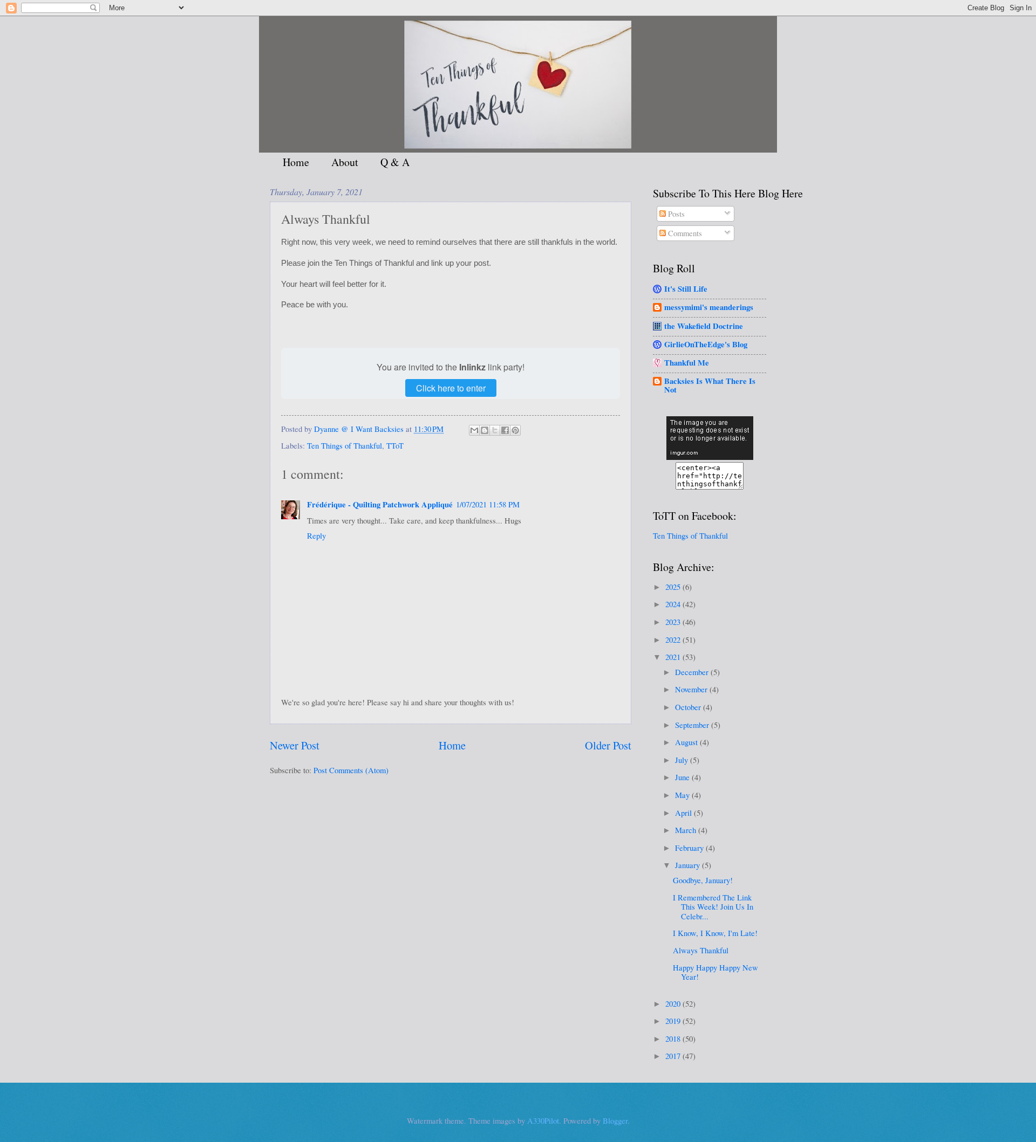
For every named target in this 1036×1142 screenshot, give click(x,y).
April (684, 812)
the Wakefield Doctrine (703, 326)
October (689, 706)
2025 (674, 586)
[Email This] (474, 430)
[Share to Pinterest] (515, 430)
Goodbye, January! (703, 880)
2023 (674, 621)
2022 (674, 639)
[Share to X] (494, 430)
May (683, 794)
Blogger (615, 1120)
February (690, 847)
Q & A (395, 162)
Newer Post (294, 745)
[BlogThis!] (484, 430)
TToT (395, 445)
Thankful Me (686, 362)
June (683, 777)
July (682, 759)
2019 (674, 1020)
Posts (675, 213)
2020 (674, 1003)
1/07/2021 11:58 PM (488, 504)
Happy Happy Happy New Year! (715, 972)
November (692, 689)
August (687, 742)
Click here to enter (451, 388)
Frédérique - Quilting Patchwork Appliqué (380, 504)
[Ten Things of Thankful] (709, 456)
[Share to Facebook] (505, 430)
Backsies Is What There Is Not (709, 385)
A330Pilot (543, 1120)
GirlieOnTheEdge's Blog (705, 344)
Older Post (608, 745)
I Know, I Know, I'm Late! (715, 932)
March (686, 829)
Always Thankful (700, 950)
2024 (674, 603)
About (344, 162)
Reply (316, 535)
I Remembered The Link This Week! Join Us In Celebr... (713, 906)
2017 (674, 1055)
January (688, 864)
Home (296, 162)
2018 (674, 1038)
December (693, 671)
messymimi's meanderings (708, 307)
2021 (674, 656)
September (693, 724)
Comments (684, 233)
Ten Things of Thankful (344, 445)
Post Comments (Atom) (350, 770)
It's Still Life (685, 288)
